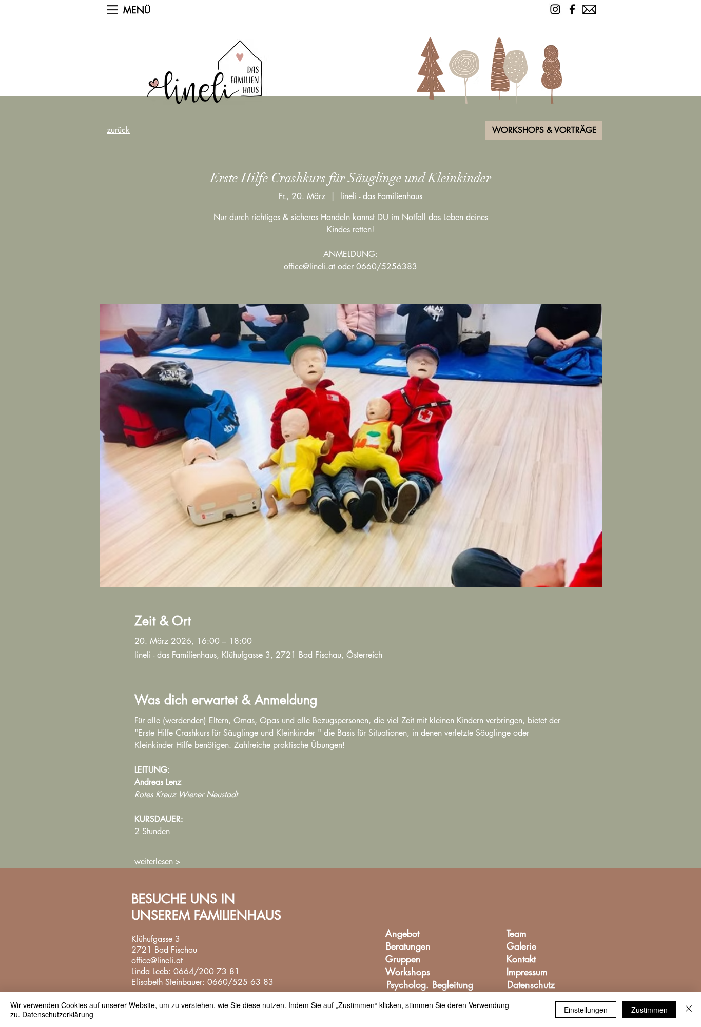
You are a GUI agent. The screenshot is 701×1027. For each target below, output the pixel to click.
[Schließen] (689, 1009)
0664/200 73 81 (206, 971)
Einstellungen (586, 1009)
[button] (112, 9)
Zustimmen (649, 1009)
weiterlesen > (157, 861)
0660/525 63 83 (240, 982)
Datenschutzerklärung (57, 1014)
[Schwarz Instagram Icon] (555, 9)
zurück (118, 130)
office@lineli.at (157, 960)
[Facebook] (572, 9)
